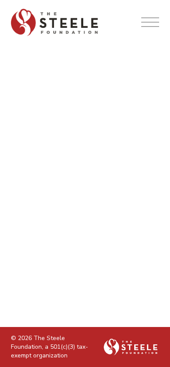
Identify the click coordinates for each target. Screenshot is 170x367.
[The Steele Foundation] (54, 22)
